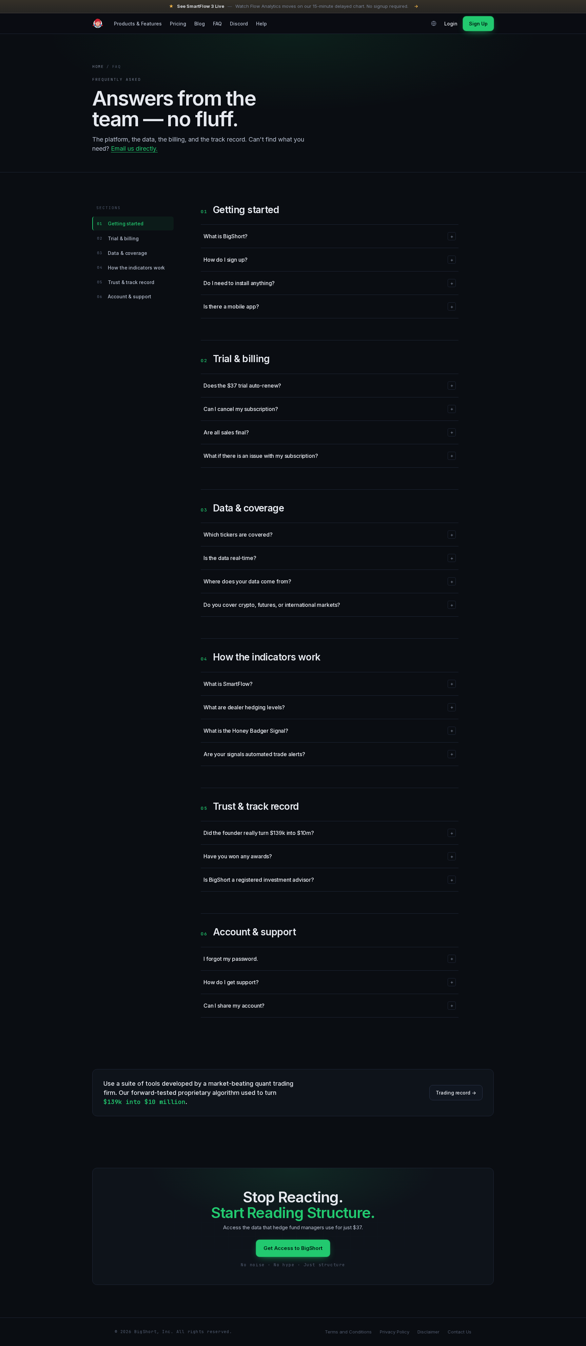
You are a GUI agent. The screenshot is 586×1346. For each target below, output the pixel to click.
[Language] (434, 23)
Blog (199, 23)
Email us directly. (134, 148)
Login (450, 23)
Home (98, 66)
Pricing (178, 23)
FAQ (217, 23)
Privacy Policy (394, 1331)
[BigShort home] (97, 23)
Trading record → (456, 1093)
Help (261, 23)
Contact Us (459, 1331)
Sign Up (478, 23)
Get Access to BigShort (293, 1248)
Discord (239, 23)
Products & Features (138, 23)
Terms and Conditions (348, 1331)
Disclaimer (428, 1331)
